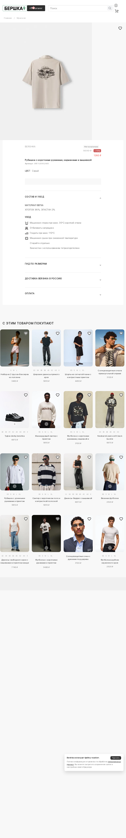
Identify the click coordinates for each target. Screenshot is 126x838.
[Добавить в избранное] (26, 333)
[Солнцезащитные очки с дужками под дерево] (78, 533)
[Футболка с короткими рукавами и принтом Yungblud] (46, 533)
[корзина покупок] (116, 11)
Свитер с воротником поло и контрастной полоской (46, 499)
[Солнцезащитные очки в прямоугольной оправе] (109, 348)
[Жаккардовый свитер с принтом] (46, 409)
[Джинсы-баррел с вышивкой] (78, 471)
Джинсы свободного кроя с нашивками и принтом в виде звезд (14, 562)
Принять (116, 758)
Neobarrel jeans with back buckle (109, 437)
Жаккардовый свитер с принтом (46, 437)
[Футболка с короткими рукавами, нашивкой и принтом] (78, 409)
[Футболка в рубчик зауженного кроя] (109, 533)
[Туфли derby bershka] (14, 409)
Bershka (30, 146)
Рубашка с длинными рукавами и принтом (14, 499)
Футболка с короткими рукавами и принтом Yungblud (46, 562)
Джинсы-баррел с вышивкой (78, 498)
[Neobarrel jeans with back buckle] (109, 409)
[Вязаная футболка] (109, 472)
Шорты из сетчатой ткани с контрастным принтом (78, 375)
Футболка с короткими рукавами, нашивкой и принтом (78, 438)
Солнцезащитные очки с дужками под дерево (78, 557)
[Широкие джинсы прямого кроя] (46, 347)
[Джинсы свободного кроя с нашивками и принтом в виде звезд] (14, 533)
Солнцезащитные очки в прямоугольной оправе (110, 372)
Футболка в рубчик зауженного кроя (110, 561)
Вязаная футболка (110, 498)
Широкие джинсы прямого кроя (46, 375)
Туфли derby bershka (15, 436)
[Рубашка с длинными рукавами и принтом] (14, 471)
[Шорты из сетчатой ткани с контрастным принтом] (78, 347)
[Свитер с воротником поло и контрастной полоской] (46, 471)
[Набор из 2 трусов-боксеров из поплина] (14, 347)
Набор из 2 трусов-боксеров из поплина (15, 375)
